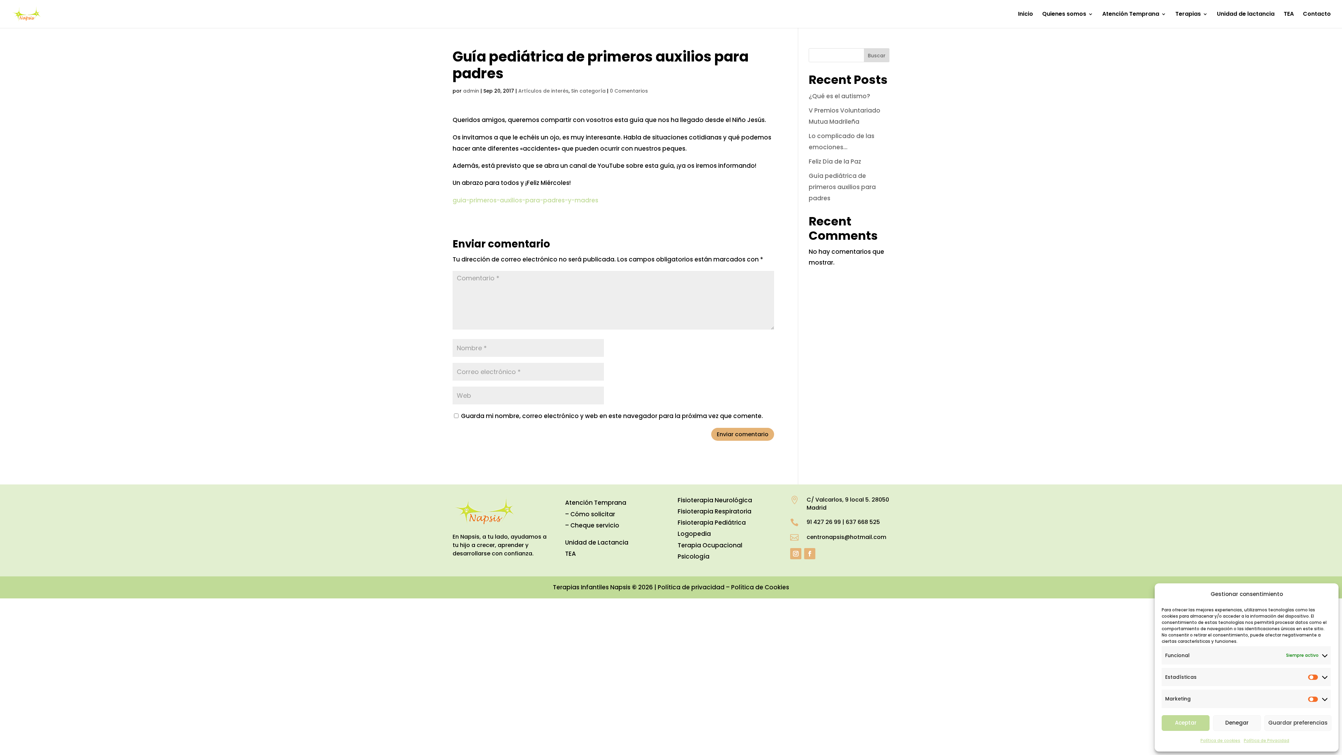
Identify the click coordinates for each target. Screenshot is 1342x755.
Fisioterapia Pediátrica (712, 522)
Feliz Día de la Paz (835, 161)
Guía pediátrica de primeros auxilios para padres (842, 187)
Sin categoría (588, 90)
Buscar (877, 55)
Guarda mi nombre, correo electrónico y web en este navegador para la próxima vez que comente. (612, 416)
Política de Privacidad (1266, 740)
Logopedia (694, 534)
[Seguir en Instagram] (795, 553)
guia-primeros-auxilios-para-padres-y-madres (525, 200)
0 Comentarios (629, 90)
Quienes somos (1064, 15)
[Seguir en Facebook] (809, 553)
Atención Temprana (1130, 15)
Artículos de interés (543, 90)
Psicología (693, 556)
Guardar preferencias (1298, 722)
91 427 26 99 (824, 522)
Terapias (1188, 15)
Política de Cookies (760, 587)
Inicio (1025, 15)
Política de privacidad (691, 587)
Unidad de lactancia (1246, 15)
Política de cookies (1220, 740)
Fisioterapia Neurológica (715, 500)
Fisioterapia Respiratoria (714, 511)
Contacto (1317, 15)
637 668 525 (863, 522)
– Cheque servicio (592, 525)
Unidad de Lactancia (596, 542)
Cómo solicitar (592, 514)
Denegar (1237, 722)
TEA (1289, 15)
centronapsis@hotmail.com (846, 537)
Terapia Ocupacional (710, 545)
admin (471, 90)
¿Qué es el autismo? (839, 96)
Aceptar (1186, 722)
